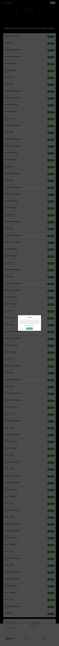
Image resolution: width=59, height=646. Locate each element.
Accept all (29, 328)
